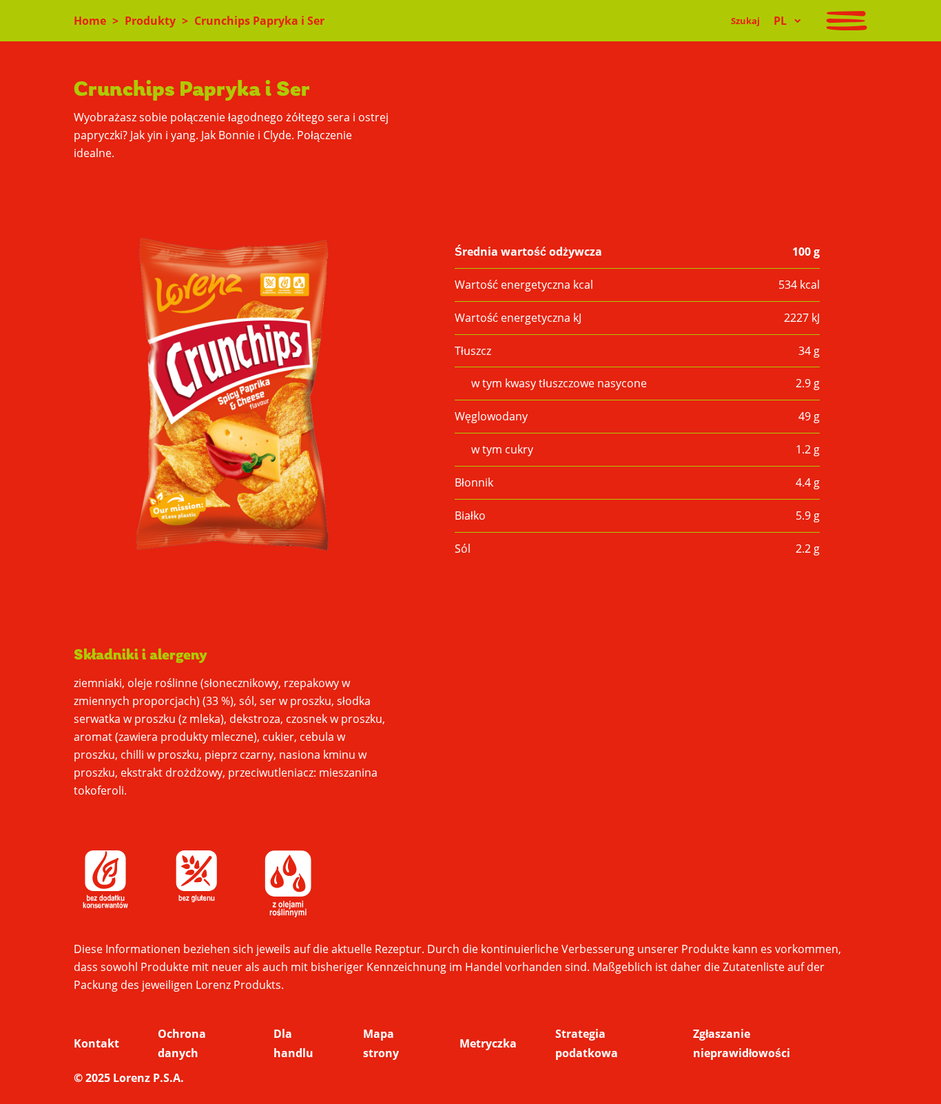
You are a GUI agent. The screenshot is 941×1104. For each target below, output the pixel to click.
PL (780, 20)
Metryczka (488, 1043)
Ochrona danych (182, 1043)
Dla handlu (293, 1043)
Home (90, 20)
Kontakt (96, 1043)
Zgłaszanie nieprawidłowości (741, 1043)
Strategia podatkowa (586, 1043)
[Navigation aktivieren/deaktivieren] (846, 20)
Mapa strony (381, 1043)
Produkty (150, 20)
